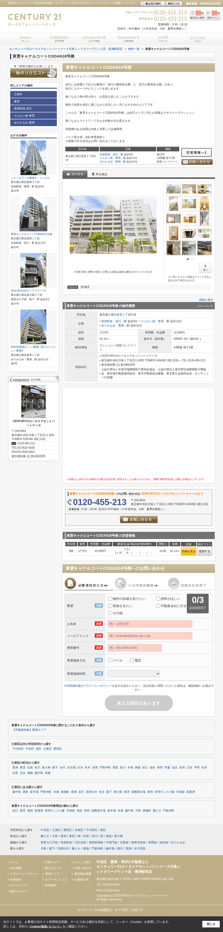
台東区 (47, 748)
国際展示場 (138, 791)
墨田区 (57, 748)
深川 (37, 767)
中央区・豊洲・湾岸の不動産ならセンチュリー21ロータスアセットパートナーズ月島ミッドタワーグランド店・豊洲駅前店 (138, 866)
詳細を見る (189, 551)
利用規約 (72, 685)
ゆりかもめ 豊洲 (24, 122)
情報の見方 (206, 299)
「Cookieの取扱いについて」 (45, 926)
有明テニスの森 (164, 791)
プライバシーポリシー (98, 685)
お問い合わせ (82, 868)
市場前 (180, 791)
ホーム (14, 862)
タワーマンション (56, 879)
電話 (137, 660)
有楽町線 (105, 154)
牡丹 (204, 767)
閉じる (211, 924)
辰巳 (115, 154)
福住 (152, 767)
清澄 (95, 767)
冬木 (87, 767)
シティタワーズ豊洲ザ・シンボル (30, 177)
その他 (118, 613)
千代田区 (18, 748)
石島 (15, 773)
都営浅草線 (138, 842)
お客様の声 (81, 879)
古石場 (71, 767)
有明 (160, 767)
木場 (130, 767)
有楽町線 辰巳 (23, 108)
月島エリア (52, 862)
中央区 (29, 748)
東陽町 (65, 791)
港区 (38, 748)
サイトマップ (18, 885)
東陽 (137, 767)
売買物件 (50, 885)
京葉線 (124, 842)
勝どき (157, 810)
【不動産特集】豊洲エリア (29, 729)
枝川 (123, 767)
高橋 (48, 773)
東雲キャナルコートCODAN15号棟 (31, 234)
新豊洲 (190, 791)
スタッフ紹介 (82, 862)
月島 (138, 810)
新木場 (34, 791)
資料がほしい (170, 598)
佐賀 (30, 767)
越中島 (39, 773)
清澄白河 (91, 791)
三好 (189, 767)
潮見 (115, 767)
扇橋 (30, 773)
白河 (80, 767)
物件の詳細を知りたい (129, 598)
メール (118, 660)
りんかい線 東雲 (24, 115)
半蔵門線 (111, 842)
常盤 (167, 767)
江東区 (77, 156)
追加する (204, 551)
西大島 (118, 791)
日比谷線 (80, 842)
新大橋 (46, 767)
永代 (62, 767)
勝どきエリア (53, 868)
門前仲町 (105, 767)
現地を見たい (122, 606)
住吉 (22, 773)
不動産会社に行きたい (177, 606)
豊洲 (118, 161)
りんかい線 (106, 157)
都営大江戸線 (49, 842)
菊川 (120, 848)
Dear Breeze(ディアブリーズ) (28, 290)
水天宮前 (139, 848)
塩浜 (174, 767)
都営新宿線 (96, 842)
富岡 (182, 767)
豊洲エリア (52, 873)
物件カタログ (18, 891)
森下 (55, 767)
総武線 (164, 842)
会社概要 (16, 868)
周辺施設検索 (82, 873)
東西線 (152, 842)
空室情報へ (195, 152)
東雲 (83, 156)
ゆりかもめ (106, 161)
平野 (197, 767)
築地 (109, 836)
